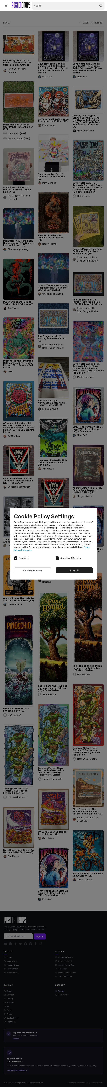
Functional (24, 558)
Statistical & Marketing (70, 558)
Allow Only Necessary (32, 570)
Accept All (74, 570)
